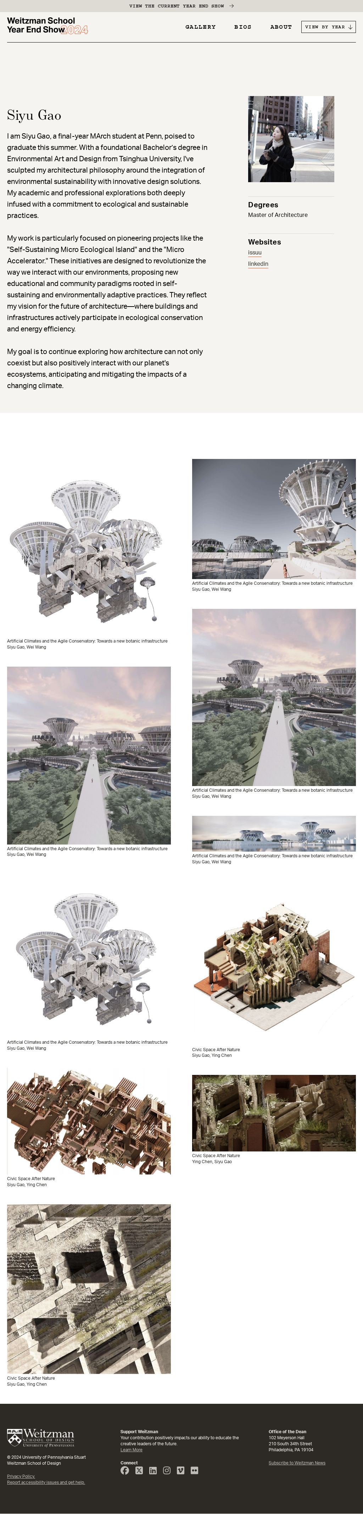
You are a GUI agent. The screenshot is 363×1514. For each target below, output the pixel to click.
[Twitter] (141, 1472)
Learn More (132, 1450)
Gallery (200, 26)
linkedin (258, 264)
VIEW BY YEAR (325, 27)
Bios (243, 26)
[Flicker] (197, 1472)
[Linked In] (155, 1472)
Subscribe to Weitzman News (297, 1463)
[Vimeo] (183, 1472)
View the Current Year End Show (176, 6)
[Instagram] (169, 1472)
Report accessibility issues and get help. (46, 1482)
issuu (255, 253)
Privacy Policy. (21, 1476)
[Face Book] (127, 1472)
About (281, 26)
